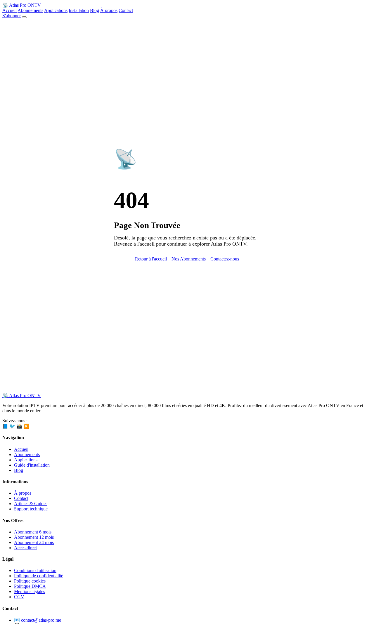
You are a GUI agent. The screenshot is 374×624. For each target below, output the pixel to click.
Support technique (31, 508)
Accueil (9, 10)
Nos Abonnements (189, 258)
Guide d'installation (32, 465)
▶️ (26, 426)
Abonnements (30, 10)
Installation (79, 10)
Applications (55, 10)
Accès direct (25, 547)
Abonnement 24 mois (34, 542)
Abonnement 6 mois (32, 531)
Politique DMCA (30, 586)
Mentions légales (29, 591)
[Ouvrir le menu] (24, 17)
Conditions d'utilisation (35, 570)
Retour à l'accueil (151, 258)
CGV (19, 596)
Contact (126, 10)
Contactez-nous (224, 258)
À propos (108, 10)
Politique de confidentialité (38, 575)
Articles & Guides (30, 503)
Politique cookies (30, 580)
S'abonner (11, 15)
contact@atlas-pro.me (41, 620)
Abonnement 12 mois (34, 537)
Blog (94, 10)
